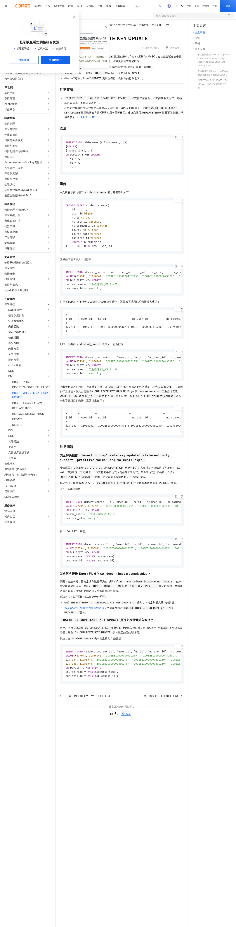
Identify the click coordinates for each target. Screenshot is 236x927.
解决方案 (59, 6)
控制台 (205, 5)
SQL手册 (156, 24)
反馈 (128, 713)
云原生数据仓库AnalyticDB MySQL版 (117, 24)
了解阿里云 (121, 6)
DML (167, 24)
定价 (79, 6)
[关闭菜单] (6, 6)
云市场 (90, 6)
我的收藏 (174, 47)
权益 (70, 6)
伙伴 (100, 6)
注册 (214, 5)
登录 (228, 5)
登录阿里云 (55, 60)
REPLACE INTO (85, 117)
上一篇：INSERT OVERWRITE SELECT (87, 696)
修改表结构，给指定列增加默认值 (84, 608)
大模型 (38, 6)
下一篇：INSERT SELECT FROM (158, 696)
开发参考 (143, 24)
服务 (108, 6)
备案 (197, 5)
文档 (189, 5)
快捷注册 (24, 60)
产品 (48, 6)
